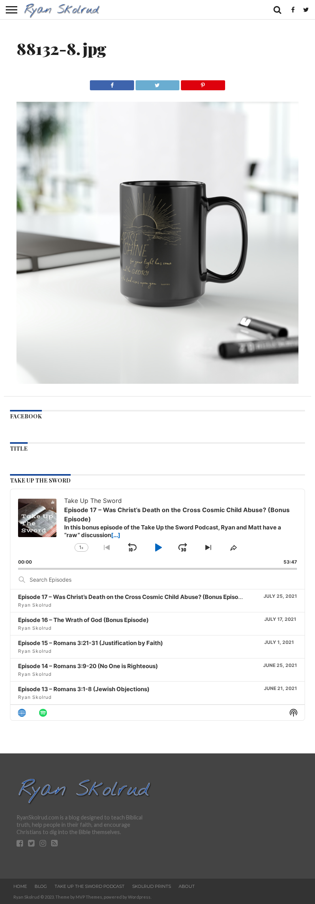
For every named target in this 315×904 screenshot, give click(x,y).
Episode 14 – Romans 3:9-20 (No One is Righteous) (88, 666)
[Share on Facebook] (112, 83)
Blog (41, 886)
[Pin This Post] (203, 83)
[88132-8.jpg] (157, 381)
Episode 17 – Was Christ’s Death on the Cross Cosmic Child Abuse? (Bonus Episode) (133, 596)
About (187, 886)
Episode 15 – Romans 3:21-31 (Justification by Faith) (90, 643)
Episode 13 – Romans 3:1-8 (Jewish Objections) (83, 689)
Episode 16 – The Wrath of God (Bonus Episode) (83, 620)
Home (20, 886)
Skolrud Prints (151, 886)
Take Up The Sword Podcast (89, 886)
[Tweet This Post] (157, 83)
